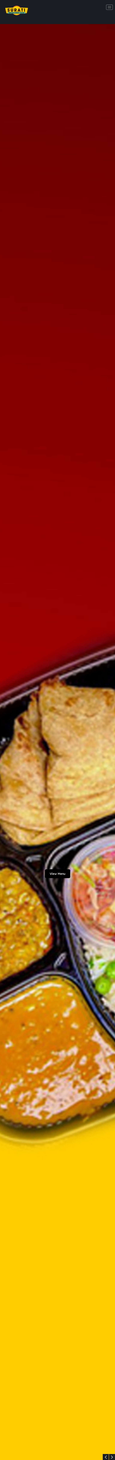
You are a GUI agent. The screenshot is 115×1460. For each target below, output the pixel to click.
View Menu (57, 874)
